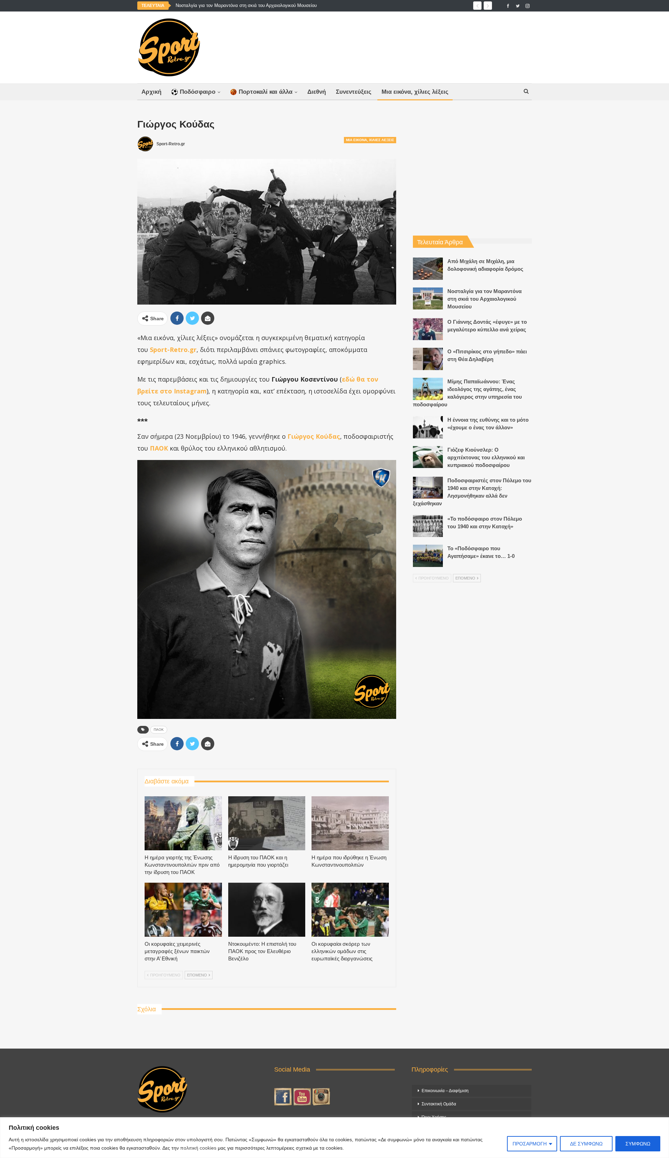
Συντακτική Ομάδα (439, 1104)
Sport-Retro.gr (173, 349)
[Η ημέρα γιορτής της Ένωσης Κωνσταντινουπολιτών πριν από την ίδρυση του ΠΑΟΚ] (183, 823)
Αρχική (151, 92)
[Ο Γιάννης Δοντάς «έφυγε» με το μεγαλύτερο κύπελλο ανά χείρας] (428, 329)
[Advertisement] (403, 45)
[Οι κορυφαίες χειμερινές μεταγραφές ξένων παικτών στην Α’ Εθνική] (183, 910)
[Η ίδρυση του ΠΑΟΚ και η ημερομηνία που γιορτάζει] (267, 823)
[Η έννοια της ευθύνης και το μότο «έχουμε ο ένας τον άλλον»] (428, 427)
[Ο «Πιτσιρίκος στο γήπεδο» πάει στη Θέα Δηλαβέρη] (428, 359)
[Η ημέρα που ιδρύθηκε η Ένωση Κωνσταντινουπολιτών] (350, 823)
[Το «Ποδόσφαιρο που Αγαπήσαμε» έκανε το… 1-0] (428, 556)
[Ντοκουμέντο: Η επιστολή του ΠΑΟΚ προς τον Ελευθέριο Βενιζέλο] (267, 910)
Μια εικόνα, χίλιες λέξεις (415, 92)
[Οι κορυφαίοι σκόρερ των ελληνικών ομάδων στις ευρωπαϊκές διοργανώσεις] (350, 910)
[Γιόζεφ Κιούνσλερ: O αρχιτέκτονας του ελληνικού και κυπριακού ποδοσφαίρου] (428, 457)
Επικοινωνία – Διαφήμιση (445, 1090)
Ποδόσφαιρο (197, 92)
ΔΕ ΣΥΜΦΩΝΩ (586, 1144)
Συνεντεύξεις (353, 92)
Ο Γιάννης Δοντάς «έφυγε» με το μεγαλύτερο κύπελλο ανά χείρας (242, 5)
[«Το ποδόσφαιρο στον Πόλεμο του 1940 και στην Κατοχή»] (428, 526)
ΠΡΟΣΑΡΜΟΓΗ (530, 1144)
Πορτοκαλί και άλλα (265, 92)
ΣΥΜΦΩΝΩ (637, 1144)
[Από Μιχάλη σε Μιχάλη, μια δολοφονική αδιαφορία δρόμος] (428, 269)
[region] (334, 1137)
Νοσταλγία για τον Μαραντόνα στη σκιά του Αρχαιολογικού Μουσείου (484, 298)
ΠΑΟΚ (159, 729)
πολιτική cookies (198, 1148)
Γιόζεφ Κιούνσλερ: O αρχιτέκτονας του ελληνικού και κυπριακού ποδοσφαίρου (486, 457)
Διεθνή (316, 92)
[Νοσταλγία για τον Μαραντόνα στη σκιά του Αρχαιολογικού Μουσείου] (428, 298)
